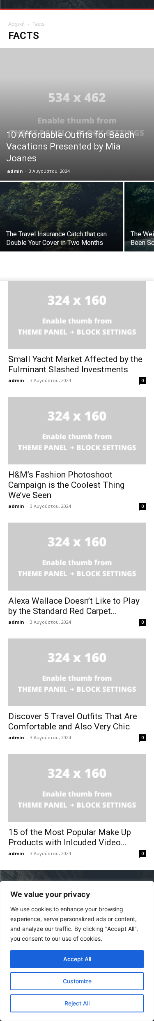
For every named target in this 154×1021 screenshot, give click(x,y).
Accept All (77, 958)
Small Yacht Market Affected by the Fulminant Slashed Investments (75, 364)
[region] (77, 951)
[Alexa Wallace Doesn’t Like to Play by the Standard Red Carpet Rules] (77, 556)
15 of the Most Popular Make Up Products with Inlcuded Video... (69, 837)
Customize (77, 981)
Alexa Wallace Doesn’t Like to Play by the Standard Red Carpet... (74, 606)
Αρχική (16, 23)
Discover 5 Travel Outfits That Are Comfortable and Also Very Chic (72, 721)
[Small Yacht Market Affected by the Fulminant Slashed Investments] (77, 315)
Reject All (77, 1003)
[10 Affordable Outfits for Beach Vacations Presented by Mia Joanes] (77, 114)
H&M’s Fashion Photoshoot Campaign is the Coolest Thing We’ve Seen (66, 485)
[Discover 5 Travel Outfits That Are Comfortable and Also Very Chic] (77, 672)
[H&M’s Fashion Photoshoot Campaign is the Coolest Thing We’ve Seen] (77, 430)
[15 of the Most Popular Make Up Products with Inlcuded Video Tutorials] (77, 788)
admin (15, 171)
